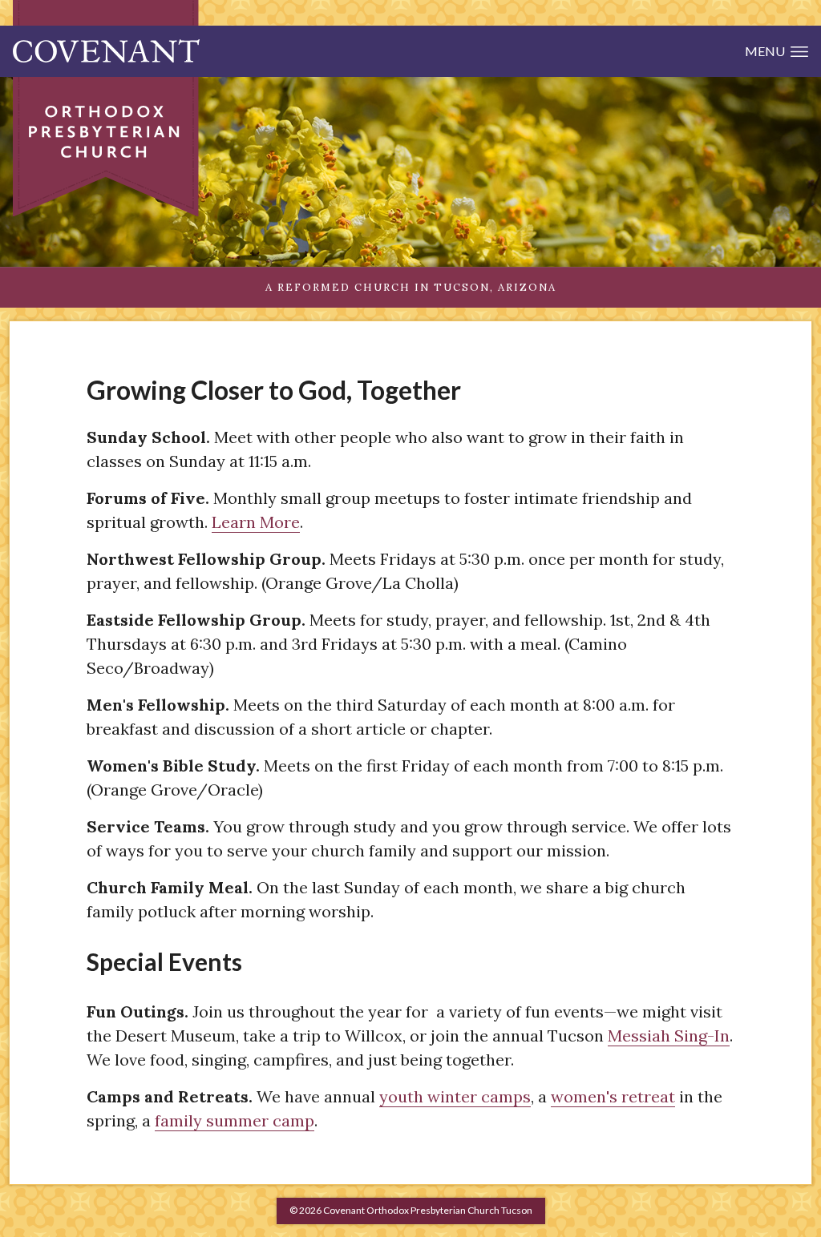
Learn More (256, 522)
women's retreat (613, 1096)
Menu (765, 50)
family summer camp (234, 1120)
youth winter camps (455, 1096)
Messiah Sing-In (669, 1035)
